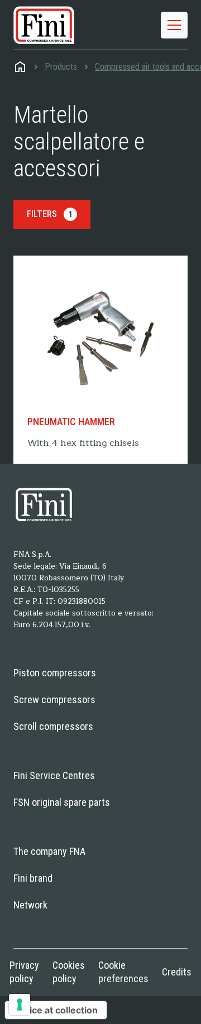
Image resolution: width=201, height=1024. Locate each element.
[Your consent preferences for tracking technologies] (19, 1004)
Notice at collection (56, 1010)
